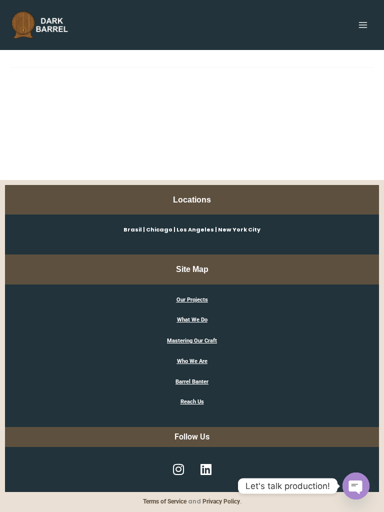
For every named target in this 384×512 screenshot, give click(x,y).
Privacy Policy (221, 501)
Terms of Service (164, 501)
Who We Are (192, 361)
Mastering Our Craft (192, 341)
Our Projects (192, 299)
